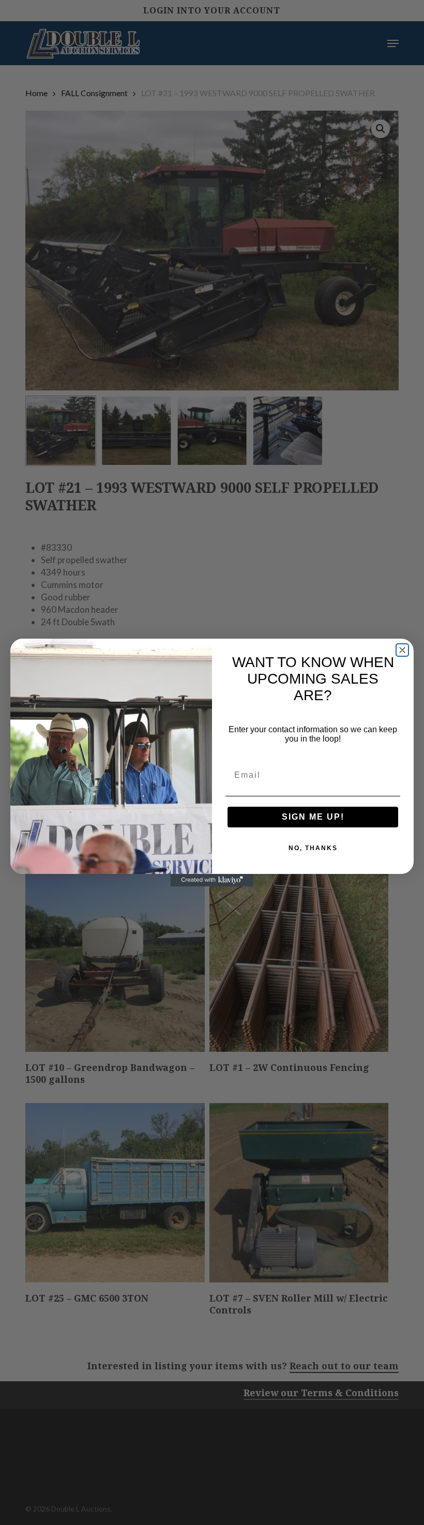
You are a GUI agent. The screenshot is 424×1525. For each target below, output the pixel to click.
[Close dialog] (402, 650)
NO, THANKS (313, 848)
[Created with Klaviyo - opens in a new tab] (212, 880)
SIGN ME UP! (313, 816)
